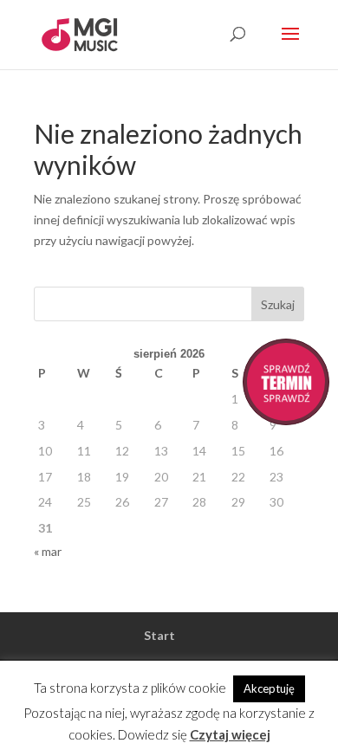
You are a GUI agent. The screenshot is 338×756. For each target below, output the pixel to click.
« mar (48, 551)
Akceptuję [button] (269, 688)
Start (159, 635)
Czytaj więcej (230, 734)
